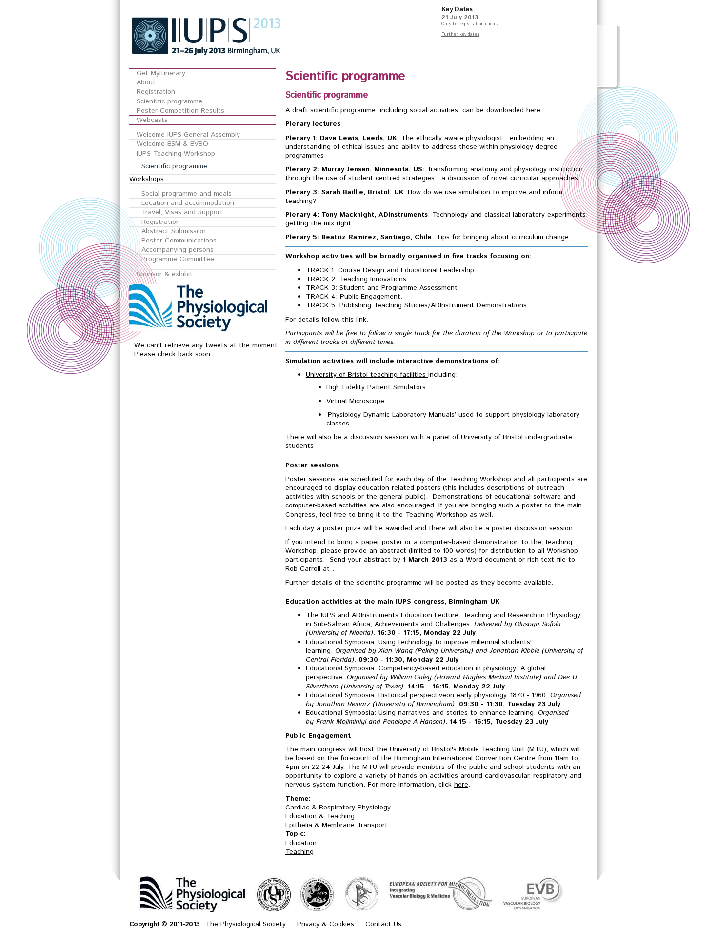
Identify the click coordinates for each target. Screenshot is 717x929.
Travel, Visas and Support (182, 212)
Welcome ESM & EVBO (172, 144)
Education (301, 843)
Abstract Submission (173, 231)
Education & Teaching (320, 816)
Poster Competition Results (180, 110)
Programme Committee (177, 259)
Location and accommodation (187, 203)
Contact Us (383, 924)
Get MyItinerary (161, 73)
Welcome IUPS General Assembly (188, 134)
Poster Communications (179, 240)
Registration (156, 91)
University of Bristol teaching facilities (367, 375)
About (146, 82)
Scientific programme (169, 101)
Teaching (299, 852)
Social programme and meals (186, 193)
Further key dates (460, 34)
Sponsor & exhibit (165, 274)
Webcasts (152, 120)
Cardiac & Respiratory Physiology (338, 807)
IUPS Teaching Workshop (176, 153)
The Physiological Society (245, 924)
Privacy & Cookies (325, 924)
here (461, 784)
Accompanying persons (177, 249)
